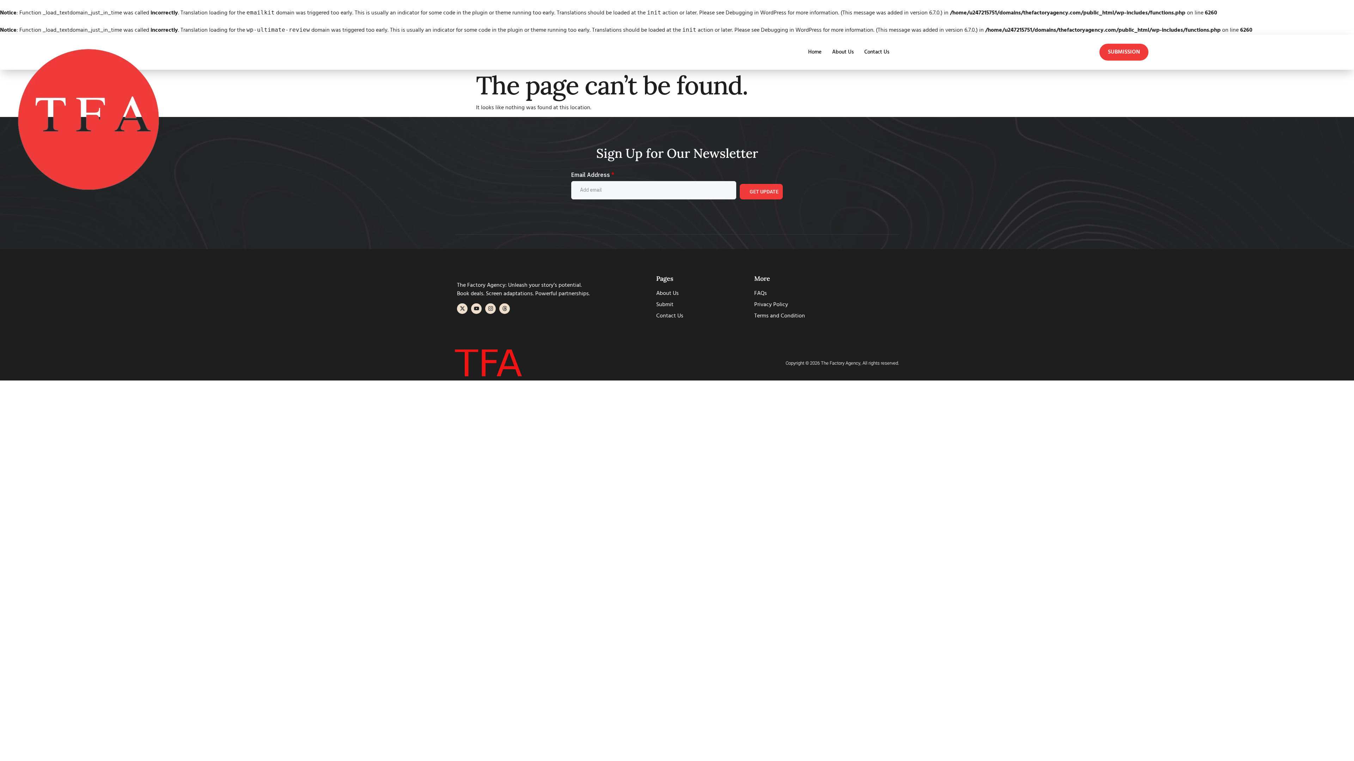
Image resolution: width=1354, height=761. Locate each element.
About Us (843, 52)
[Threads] (504, 308)
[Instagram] (490, 308)
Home (815, 52)
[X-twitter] (462, 308)
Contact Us (876, 52)
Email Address (592, 174)
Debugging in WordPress (756, 13)
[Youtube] (476, 308)
